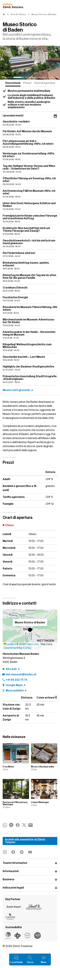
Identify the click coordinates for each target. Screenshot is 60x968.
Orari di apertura (44, 83)
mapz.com (32, 644)
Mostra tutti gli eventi (16, 390)
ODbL (27, 648)
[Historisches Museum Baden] (30, 63)
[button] (30, 630)
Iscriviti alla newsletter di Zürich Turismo (25, 841)
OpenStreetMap (13, 648)
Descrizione (12, 83)
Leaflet (10, 644)
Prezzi (27, 83)
